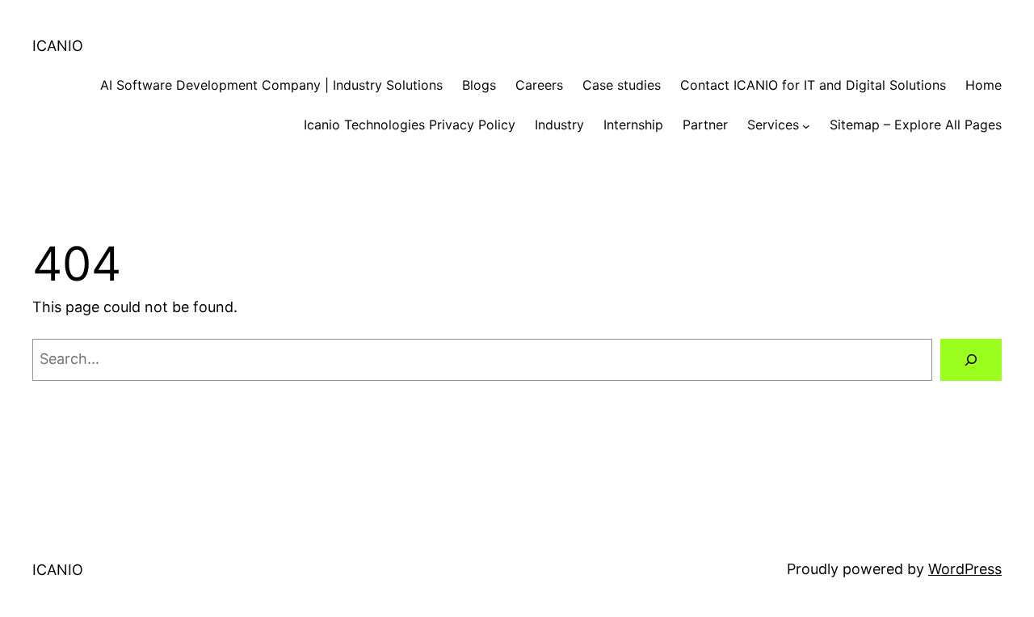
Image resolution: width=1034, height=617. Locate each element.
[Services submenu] (806, 125)
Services (773, 124)
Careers (539, 85)
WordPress (965, 568)
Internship (633, 124)
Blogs (479, 85)
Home (983, 85)
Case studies (621, 85)
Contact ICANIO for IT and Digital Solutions (813, 85)
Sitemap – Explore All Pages (916, 124)
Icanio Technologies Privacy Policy (409, 124)
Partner (705, 124)
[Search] (971, 360)
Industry (559, 124)
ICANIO (57, 45)
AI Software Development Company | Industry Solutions (271, 85)
